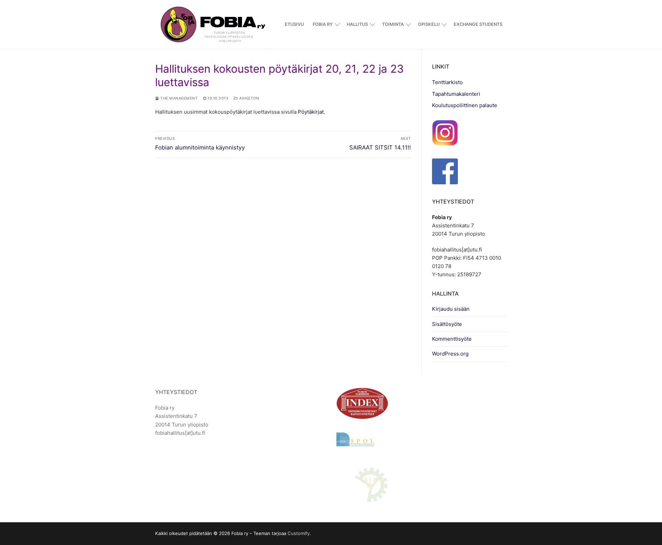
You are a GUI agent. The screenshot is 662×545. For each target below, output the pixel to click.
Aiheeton (248, 98)
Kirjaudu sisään (451, 309)
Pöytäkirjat (311, 112)
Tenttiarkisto (447, 82)
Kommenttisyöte (452, 339)
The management (178, 98)
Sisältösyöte (447, 324)
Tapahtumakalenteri (456, 94)
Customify (299, 533)
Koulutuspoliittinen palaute (464, 105)
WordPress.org (450, 353)
